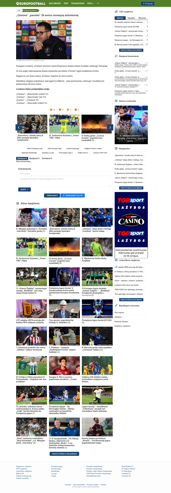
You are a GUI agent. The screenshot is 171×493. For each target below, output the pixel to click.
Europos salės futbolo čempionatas (99, 471)
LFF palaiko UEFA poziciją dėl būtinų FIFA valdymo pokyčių (138, 267)
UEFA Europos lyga (54, 148)
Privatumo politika (93, 485)
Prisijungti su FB (74, 195)
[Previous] (19, 127)
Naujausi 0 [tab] (34, 158)
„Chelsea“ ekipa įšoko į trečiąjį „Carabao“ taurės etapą (136, 160)
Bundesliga (55, 471)
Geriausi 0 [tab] (22, 158)
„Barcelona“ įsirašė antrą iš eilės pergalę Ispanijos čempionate (139, 155)
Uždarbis (118, 317)
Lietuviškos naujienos (24, 471)
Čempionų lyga (56, 466)
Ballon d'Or (20, 473)
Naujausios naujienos (24, 466)
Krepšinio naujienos (122, 326)
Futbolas (103, 485)
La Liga (54, 473)
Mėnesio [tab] (142, 18)
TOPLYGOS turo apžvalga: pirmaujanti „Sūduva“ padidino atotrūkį (140, 289)
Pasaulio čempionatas (95, 466)
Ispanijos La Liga (48, 153)
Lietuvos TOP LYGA (100, 153)
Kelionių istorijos (121, 322)
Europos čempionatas (94, 469)
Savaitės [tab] (131, 18)
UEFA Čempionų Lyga (35, 148)
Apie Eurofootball (79, 485)
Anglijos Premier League (93, 148)
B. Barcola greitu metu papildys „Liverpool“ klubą (134, 45)
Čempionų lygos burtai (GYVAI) (127, 27)
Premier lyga (55, 469)
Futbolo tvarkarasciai (23, 476)
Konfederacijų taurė (94, 476)
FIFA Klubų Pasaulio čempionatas (99, 473)
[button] (91, 3)
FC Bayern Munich (128, 469)
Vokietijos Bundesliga (29, 153)
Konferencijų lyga (73, 148)
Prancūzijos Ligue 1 (66, 153)
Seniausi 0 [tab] (47, 158)
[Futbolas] (18, 10)
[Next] (110, 127)
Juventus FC (126, 476)
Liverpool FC (126, 473)
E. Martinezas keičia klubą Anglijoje (128, 173)
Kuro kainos (119, 313)
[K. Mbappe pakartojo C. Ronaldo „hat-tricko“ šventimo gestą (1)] (131, 125)
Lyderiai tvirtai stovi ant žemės (126, 285)
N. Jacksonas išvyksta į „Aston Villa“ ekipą (131, 164)
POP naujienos (21, 469)
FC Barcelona (127, 471)
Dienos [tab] (120, 18)
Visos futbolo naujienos (64, 454)
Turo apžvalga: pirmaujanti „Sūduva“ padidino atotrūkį (136, 294)
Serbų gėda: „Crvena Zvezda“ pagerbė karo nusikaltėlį (136, 71)
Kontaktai (68, 485)
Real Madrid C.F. (128, 466)
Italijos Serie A (83, 153)
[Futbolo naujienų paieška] (98, 3)
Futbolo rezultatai (22, 478)
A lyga (53, 476)
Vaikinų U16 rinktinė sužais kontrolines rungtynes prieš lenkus (139, 276)
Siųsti (23, 189)
